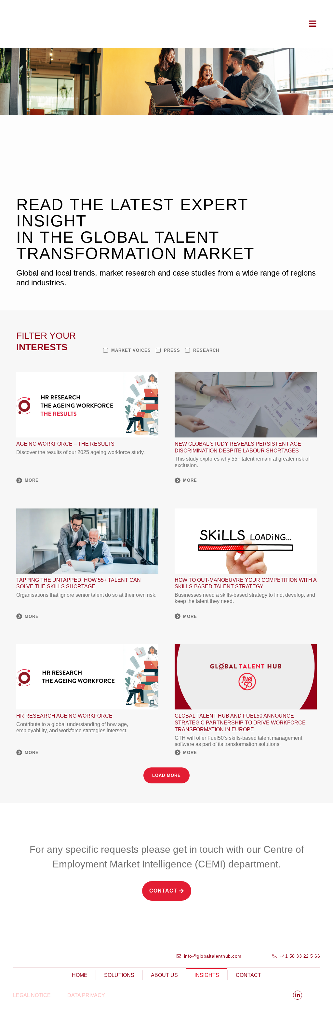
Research (206, 350)
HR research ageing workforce (64, 716)
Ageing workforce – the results (65, 444)
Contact (248, 975)
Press (172, 350)
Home (79, 975)
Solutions (119, 975)
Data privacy (86, 995)
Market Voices (131, 350)
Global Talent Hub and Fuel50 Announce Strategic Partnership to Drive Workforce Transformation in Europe (240, 722)
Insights (206, 975)
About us (164, 975)
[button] (166, 775)
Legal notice (32, 995)
